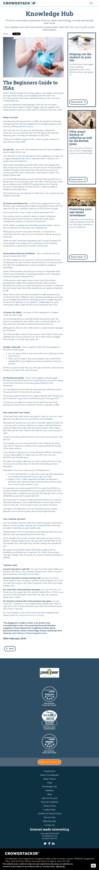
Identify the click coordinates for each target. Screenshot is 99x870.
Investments (49, 771)
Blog (49, 794)
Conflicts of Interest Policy (49, 813)
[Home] (21, 3)
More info (60, 866)
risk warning (76, 27)
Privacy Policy (49, 806)
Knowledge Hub (49, 786)
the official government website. (30, 615)
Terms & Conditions (49, 802)
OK (93, 866)
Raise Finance (49, 779)
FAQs (49, 783)
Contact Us (49, 825)
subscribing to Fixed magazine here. (29, 633)
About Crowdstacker (49, 775)
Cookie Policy (49, 810)
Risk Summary (49, 821)
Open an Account (49, 798)
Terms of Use (49, 817)
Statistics (50, 790)
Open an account (48, 762)
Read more (81, 70)
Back (11, 648)
